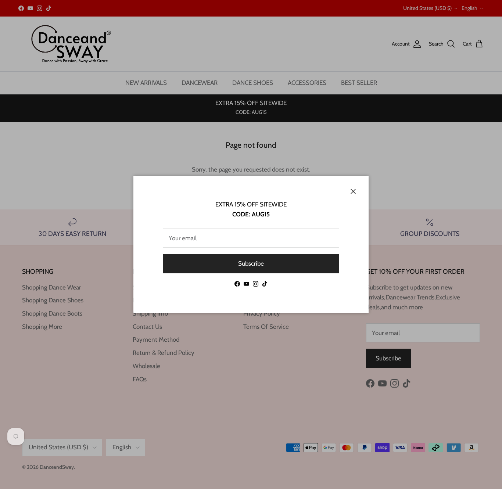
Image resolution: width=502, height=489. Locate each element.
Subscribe (251, 263)
